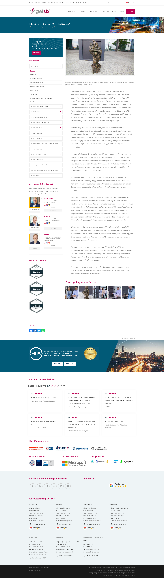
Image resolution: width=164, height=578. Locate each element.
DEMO (121, 12)
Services (82, 12)
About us (71, 12)
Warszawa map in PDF (93, 524)
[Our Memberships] (41, 451)
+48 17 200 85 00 (64, 547)
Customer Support (82, 2)
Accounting (120, 82)
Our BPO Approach (37, 159)
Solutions (93, 12)
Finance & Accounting (37, 86)
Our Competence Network (39, 165)
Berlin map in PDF (92, 555)
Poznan (35, 248)
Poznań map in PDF (65, 524)
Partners (33, 75)
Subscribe (36, 52)
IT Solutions (34, 102)
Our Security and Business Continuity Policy (44, 144)
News (114, 12)
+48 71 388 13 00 (37, 513)
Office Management (36, 82)
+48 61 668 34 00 (64, 513)
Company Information (95, 568)
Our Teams (34, 66)
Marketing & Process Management (41, 98)
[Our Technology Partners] (74, 466)
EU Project (125, 575)
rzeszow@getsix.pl (67, 552)
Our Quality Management (39, 117)
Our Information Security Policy (40, 122)
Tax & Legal (33, 94)
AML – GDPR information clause (125, 568)
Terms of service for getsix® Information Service (119, 570)
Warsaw (35, 212)
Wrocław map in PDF (38, 524)
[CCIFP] (63, 451)
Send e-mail (53, 210)
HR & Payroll (34, 90)
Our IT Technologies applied (39, 154)
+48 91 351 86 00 (119, 513)
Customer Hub (70, 2)
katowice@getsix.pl (40, 554)
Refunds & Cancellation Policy (112, 575)
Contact (130, 12)
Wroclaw (34, 230)
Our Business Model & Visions (40, 106)
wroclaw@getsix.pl (40, 521)
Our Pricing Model (36, 138)
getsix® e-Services (59, 2)
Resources (106, 12)
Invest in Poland (47, 2)
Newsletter (38, 2)
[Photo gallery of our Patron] (71, 292)
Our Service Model (36, 133)
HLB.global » (69, 363)
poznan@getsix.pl (66, 521)
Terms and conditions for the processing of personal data (116, 573)
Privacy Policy (93, 573)
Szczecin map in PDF (120, 524)
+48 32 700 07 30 (37, 547)
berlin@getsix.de (93, 552)
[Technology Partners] (113, 462)
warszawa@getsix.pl (94, 521)
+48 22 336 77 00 (91, 513)
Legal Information (108, 568)
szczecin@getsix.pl (121, 521)
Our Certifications (36, 149)
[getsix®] (39, 13)
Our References (36, 175)
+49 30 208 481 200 (92, 549)
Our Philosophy (35, 112)
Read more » (58, 363)
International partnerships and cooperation (44, 170)
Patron (32, 71)
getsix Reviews (37, 385)
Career (31, 2)
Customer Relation (36, 78)
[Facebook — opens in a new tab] (32, 486)
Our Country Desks (37, 128)
